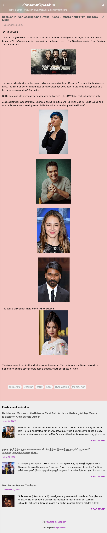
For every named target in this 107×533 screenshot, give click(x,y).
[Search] (103, 5)
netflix (39, 387)
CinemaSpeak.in (38, 5)
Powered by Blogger (55, 522)
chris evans (14, 387)
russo (49, 387)
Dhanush (28, 387)
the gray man (78, 387)
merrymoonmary (59, 528)
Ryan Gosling (62, 387)
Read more (98, 440)
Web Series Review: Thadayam (19, 485)
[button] (103, 18)
